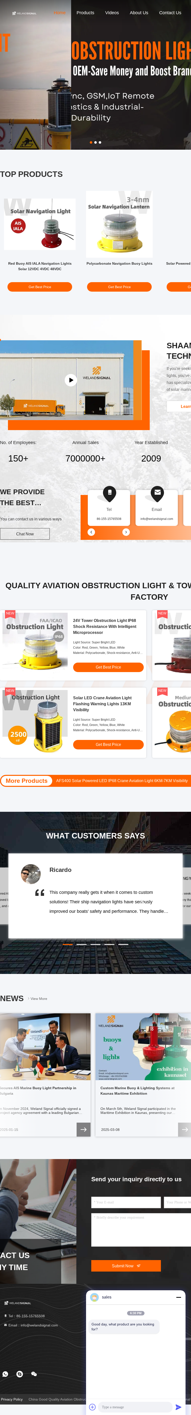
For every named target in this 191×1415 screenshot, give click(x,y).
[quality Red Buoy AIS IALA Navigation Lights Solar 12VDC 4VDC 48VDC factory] (40, 224)
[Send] (179, 1407)
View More (39, 999)
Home (60, 12)
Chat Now (25, 534)
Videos (112, 12)
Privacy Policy (12, 1399)
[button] (68, 944)
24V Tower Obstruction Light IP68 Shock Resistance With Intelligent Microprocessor (104, 626)
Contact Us (170, 12)
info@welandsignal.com (157, 519)
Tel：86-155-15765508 (26, 1316)
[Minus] (179, 1297)
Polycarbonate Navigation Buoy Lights (119, 263)
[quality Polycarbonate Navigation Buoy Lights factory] (119, 224)
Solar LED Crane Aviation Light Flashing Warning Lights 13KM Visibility (102, 704)
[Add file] (92, 1407)
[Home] (24, 12)
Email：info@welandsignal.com (32, 1325)
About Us (139, 12)
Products (85, 12)
